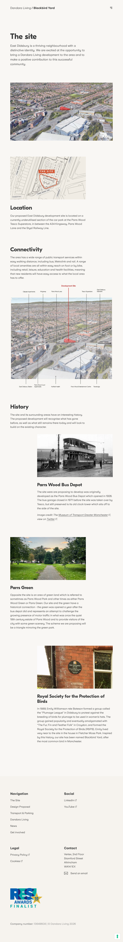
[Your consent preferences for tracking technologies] (117, 936)
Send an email (79, 873)
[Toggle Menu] (111, 8)
